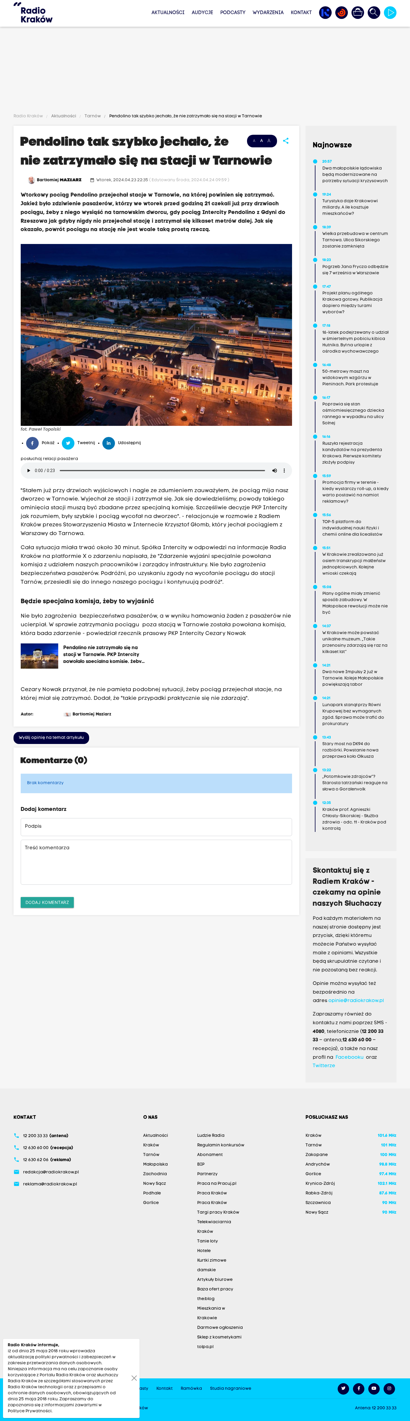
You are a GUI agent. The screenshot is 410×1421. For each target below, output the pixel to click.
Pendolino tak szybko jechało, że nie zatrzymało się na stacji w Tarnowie (185, 116)
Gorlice (151, 1203)
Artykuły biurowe (215, 1280)
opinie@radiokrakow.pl (356, 1000)
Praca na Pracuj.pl (216, 1184)
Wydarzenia (268, 13)
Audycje (202, 13)
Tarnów (93, 116)
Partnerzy (207, 1174)
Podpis (33, 826)
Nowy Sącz (154, 1184)
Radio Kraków (29, 116)
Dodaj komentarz (47, 902)
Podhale (152, 1193)
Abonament (210, 1155)
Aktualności (168, 13)
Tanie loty (207, 1241)
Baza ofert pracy (215, 1289)
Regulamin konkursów (220, 1145)
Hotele (204, 1251)
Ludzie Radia (211, 1135)
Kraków (151, 1145)
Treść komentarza (47, 848)
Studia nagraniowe (230, 1388)
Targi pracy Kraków (218, 1212)
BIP (200, 1164)
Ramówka (191, 1388)
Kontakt (301, 13)
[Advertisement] (205, 71)
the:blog (206, 1299)
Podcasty (233, 13)
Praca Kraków (212, 1193)
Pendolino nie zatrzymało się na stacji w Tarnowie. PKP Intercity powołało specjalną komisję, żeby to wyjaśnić (102, 654)
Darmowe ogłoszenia (220, 1328)
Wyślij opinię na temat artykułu (51, 738)
